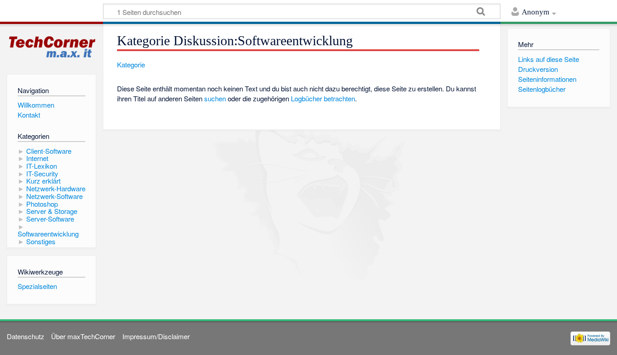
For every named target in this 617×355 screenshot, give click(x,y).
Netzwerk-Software (54, 196)
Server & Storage (51, 211)
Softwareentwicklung (48, 233)
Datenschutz (25, 336)
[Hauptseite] (51, 47)
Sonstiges (41, 241)
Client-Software (48, 151)
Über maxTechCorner (83, 336)
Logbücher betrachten (323, 98)
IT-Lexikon (41, 165)
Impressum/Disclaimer (156, 336)
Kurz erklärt (43, 180)
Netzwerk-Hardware (55, 188)
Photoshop (42, 203)
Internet (37, 158)
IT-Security (42, 173)
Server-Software (50, 218)
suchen (215, 98)
